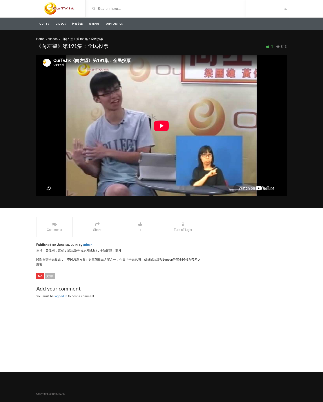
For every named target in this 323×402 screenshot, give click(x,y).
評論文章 (77, 23)
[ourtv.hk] (59, 8)
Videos (61, 23)
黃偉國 (50, 276)
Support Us (114, 23)
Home (40, 39)
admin (88, 244)
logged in (60, 296)
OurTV (44, 23)
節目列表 (94, 23)
